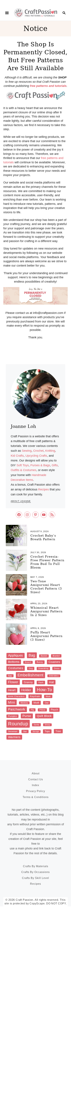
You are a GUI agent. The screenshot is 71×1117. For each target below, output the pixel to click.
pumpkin (12, 716)
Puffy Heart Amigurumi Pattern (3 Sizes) (46, 636)
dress (56, 668)
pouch (54, 709)
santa (36, 725)
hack (40, 682)
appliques (15, 655)
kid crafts (17, 455)
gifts (55, 465)
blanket (56, 656)
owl (47, 703)
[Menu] (7, 13)
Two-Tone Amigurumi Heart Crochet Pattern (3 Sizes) (46, 586)
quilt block (44, 716)
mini (11, 702)
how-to (44, 689)
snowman (13, 731)
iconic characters (16, 696)
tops (47, 731)
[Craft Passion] (35, 12)
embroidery (54, 676)
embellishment (30, 675)
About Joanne (21, 501)
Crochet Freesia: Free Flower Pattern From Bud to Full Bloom (47, 562)
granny (28, 682)
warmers (14, 737)
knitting (50, 450)
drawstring (43, 668)
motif (36, 702)
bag (32, 655)
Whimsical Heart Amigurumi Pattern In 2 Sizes (46, 611)
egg (10, 676)
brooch (28, 662)
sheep (47, 725)
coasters (54, 661)
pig (32, 710)
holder (26, 690)
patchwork (16, 709)
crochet (38, 450)
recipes (43, 489)
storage (36, 731)
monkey (24, 703)
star (25, 731)
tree (58, 731)
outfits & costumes (23, 470)
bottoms (13, 661)
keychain (35, 696)
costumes (15, 668)
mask (48, 696)
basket (44, 656)
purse (26, 716)
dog (31, 668)
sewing (27, 450)
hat (51, 682)
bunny (40, 662)
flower (13, 682)
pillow (42, 710)
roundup (18, 723)
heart (12, 690)
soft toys (23, 465)
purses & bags (40, 465)
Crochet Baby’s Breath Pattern (43, 537)
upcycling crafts (36, 455)
